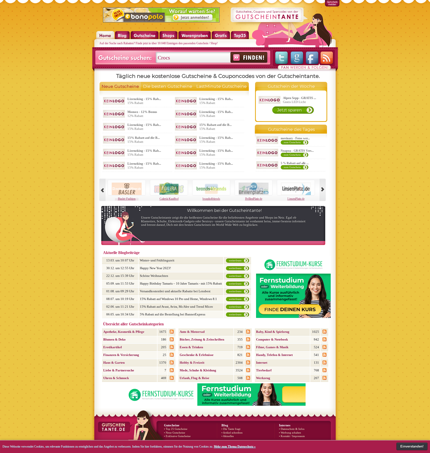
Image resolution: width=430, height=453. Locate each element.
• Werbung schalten (290, 432)
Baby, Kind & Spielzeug (272, 332)
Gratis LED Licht (299, 100)
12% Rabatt (142, 114)
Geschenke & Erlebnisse (197, 355)
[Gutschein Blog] (122, 38)
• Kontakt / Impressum (292, 436)
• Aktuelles (227, 436)
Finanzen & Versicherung (121, 355)
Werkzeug (263, 378)
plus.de (211, 199)
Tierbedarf (263, 370)
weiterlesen (235, 260)
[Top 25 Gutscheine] (239, 38)
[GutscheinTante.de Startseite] (103, 38)
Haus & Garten (114, 362)
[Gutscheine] (144, 38)
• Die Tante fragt (230, 429)
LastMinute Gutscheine (221, 86)
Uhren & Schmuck (116, 378)
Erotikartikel (112, 347)
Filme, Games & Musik (272, 347)
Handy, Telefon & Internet (274, 355)
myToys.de (168, 199)
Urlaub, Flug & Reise (194, 378)
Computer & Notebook (272, 339)
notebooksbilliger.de (127, 199)
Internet (261, 362)
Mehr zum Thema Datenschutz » (235, 446)
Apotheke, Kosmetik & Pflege (123, 332)
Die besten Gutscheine (167, 86)
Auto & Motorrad (192, 332)
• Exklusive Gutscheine (177, 436)
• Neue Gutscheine (174, 432)
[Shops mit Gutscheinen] (168, 38)
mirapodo (296, 199)
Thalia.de (253, 199)
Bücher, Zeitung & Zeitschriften (202, 339)
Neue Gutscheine (120, 86)
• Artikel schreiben (232, 432)
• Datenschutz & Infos (291, 429)
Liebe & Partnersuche (118, 370)
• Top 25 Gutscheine (175, 429)
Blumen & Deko (114, 339)
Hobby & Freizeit (192, 362)
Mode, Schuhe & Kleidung (198, 370)
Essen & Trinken (191, 347)
